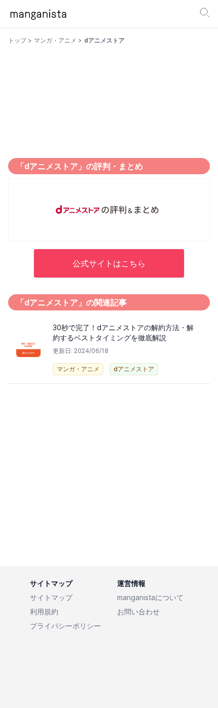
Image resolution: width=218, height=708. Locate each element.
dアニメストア (134, 369)
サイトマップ (51, 597)
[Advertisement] (109, 471)
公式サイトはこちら (109, 263)
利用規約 (44, 611)
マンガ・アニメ (55, 40)
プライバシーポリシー (65, 625)
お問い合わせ (138, 611)
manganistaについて (150, 597)
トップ (17, 40)
